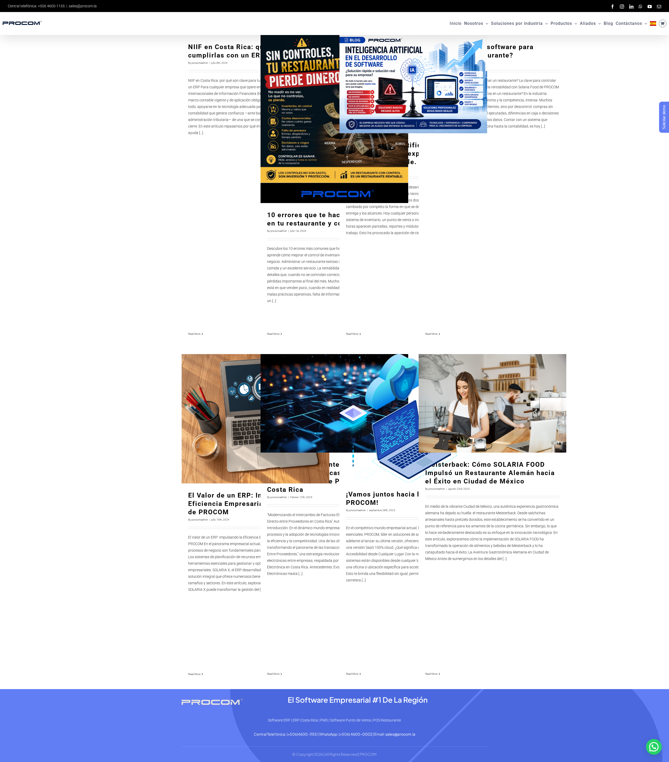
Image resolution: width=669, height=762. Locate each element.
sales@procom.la (83, 6)
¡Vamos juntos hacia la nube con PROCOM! (413, 418)
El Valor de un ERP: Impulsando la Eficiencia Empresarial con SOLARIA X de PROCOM (255, 419)
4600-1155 (307, 734)
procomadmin (200, 62)
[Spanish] (653, 23)
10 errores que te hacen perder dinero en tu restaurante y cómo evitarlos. (334, 119)
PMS (324, 720)
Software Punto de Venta (350, 720)
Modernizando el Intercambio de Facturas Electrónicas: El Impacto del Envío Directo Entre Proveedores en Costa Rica (334, 403)
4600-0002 (361, 734)
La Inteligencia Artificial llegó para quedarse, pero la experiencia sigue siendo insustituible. (413, 84)
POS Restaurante (387, 720)
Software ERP (279, 720)
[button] (654, 747)
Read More (194, 333)
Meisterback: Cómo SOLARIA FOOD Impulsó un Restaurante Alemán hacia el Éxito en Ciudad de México (492, 403)
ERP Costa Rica (305, 720)
